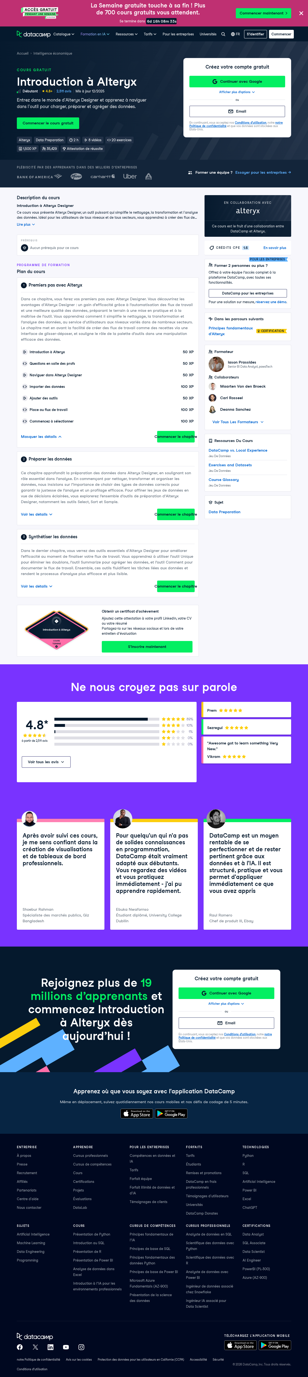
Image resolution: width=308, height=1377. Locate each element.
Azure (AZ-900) (255, 1278)
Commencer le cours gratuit (48, 123)
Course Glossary (224, 479)
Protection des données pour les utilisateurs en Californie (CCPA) (141, 1359)
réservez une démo (271, 302)
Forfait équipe (141, 1179)
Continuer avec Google (241, 81)
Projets (78, 1190)
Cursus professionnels (90, 1156)
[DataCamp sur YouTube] (66, 1347)
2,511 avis (64, 91)
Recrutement (27, 1173)
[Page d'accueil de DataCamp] (34, 34)
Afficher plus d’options (234, 92)
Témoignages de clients (148, 1202)
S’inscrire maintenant (147, 646)
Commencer (281, 34)
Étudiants (193, 1164)
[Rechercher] (223, 34)
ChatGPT (250, 1208)
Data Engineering (31, 1252)
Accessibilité (198, 1359)
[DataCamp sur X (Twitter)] (35, 1347)
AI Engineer (252, 1260)
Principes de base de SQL (150, 1249)
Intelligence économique (52, 53)
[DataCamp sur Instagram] (81, 1347)
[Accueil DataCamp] (50, 1336)
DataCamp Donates (202, 1213)
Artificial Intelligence (259, 1182)
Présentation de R (87, 1252)
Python (248, 1156)
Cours (78, 1173)
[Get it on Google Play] (171, 1113)
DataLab (80, 1208)
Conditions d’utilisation (250, 122)
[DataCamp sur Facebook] (20, 1347)
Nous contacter (29, 1208)
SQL (246, 1173)
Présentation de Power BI (93, 1260)
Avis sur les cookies (79, 1359)
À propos (24, 1156)
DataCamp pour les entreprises (248, 293)
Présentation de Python (91, 1234)
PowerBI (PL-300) (256, 1269)
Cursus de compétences (92, 1164)
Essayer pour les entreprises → (263, 172)
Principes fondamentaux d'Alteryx (231, 331)
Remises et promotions (204, 1173)
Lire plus (24, 224)
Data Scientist (254, 1252)
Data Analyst (253, 1234)
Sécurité (218, 1359)
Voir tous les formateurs (235, 422)
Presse (22, 1164)
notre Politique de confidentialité (38, 1359)
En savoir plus (274, 248)
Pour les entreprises (178, 34)
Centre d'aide (27, 1199)
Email (241, 111)
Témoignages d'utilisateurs (207, 1196)
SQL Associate (254, 1243)
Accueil (23, 53)
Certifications (83, 1182)
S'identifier (255, 34)
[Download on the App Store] (137, 1113)
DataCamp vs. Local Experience (238, 450)
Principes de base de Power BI (154, 1272)
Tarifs (134, 1170)
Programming (27, 1260)
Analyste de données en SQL (209, 1234)
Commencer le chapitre (176, 436)
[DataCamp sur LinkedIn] (50, 1347)
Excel (247, 1199)
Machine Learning (31, 1243)
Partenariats (27, 1190)
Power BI (250, 1190)
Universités (208, 34)
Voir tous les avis (43, 762)
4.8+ (49, 91)
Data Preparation (224, 512)
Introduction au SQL (88, 1243)
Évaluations (82, 1199)
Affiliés (22, 1182)
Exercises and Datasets (230, 465)
